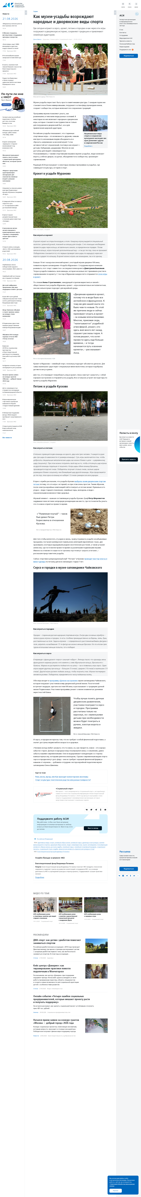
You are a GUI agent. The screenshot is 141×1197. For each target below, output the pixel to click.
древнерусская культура (90, 843)
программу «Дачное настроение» (64, 681)
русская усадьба (56, 847)
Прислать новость (125, 41)
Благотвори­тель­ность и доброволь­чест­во (62, 1036)
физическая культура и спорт (84, 849)
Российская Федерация (45, 839)
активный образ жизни (62, 843)
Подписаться (129, 56)
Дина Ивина (37, 39)
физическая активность (67, 849)
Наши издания (124, 46)
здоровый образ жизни (58, 845)
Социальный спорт (65, 39)
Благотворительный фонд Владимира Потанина (53, 852)
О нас (121, 29)
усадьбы (55, 849)
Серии (35, 11)
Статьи (35, 958)
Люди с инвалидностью (55, 988)
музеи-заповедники (89, 845)
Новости (36, 1036)
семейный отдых (68, 847)
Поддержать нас (125, 49)
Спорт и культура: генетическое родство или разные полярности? (63, 780)
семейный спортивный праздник (85, 847)
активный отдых (76, 843)
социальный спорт (46, 849)
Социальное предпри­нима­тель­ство (58, 1012)
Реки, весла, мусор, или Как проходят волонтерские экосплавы (62, 777)
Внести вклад (93, 828)
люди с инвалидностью (74, 845)
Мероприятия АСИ (125, 38)
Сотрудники (123, 35)
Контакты (122, 32)
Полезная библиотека (127, 44)
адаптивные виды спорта (46, 843)
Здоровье (46, 39)
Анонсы (35, 1012)
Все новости (7, 438)
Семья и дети (54, 39)
